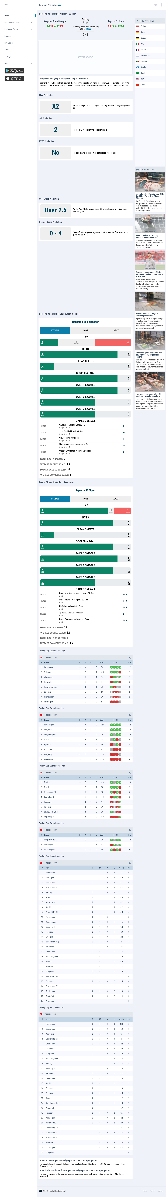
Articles (7, 50)
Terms (145, 1191)
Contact (161, 1191)
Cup (55, 657)
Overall (55, 330)
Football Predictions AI (57, 1191)
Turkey (48, 657)
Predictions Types (20, 30)
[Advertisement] (85, 57)
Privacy (152, 1191)
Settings (8, 56)
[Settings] (155, 5)
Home (7, 16)
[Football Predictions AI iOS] (19, 78)
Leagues (8, 36)
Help (20, 64)
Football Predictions (20, 23)
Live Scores (9, 43)
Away (116, 330)
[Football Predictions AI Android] (19, 71)
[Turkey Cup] (130, 657)
